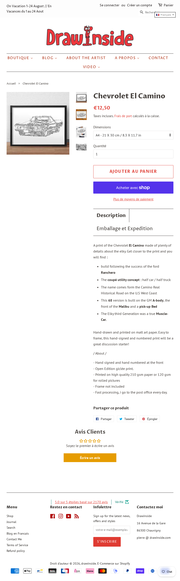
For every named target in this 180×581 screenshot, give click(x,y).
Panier (168, 5)
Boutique (19, 58)
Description (111, 215)
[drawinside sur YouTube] (68, 517)
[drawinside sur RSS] (76, 517)
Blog (48, 58)
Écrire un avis (90, 458)
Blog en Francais (18, 533)
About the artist (86, 58)
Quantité (99, 146)
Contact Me (14, 539)
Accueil (11, 84)
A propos (126, 58)
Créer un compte (139, 5)
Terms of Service (17, 545)
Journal (11, 522)
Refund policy (16, 551)
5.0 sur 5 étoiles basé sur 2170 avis (81, 502)
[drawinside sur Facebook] (52, 517)
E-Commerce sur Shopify (113, 563)
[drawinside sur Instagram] (60, 517)
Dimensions (102, 127)
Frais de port (123, 116)
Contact (158, 58)
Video (90, 67)
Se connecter (109, 5)
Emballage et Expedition (125, 229)
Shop (10, 516)
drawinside (88, 563)
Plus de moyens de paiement (133, 199)
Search (11, 528)
